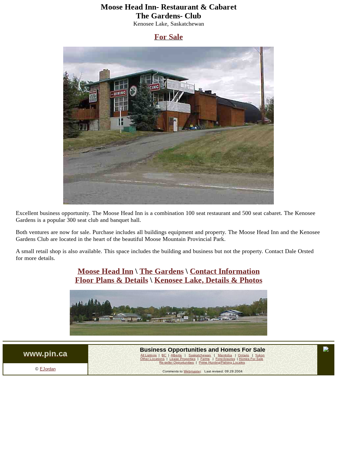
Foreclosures (225, 359)
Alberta (176, 355)
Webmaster (192, 371)
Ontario (243, 355)
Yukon (260, 355)
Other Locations (152, 359)
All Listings (149, 355)
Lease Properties (182, 359)
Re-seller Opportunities (176, 362)
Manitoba (225, 355)
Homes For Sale (251, 359)
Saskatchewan (200, 355)
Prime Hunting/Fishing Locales (222, 362)
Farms (205, 359)
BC (164, 355)
